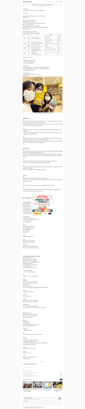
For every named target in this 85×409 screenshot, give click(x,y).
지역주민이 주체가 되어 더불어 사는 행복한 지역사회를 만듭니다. (32, 399)
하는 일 (53, 1)
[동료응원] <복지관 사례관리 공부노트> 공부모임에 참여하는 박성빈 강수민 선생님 (31, 372)
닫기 (49, 213)
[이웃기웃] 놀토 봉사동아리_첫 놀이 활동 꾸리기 (28, 376)
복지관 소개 (49, 1)
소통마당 (56, 1)
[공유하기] (25, 367)
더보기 (61, 379)
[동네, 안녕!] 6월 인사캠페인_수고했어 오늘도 (28, 374)
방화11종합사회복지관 (28, 397)
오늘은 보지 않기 (45, 213)
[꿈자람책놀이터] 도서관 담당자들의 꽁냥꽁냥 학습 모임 (42, 4)
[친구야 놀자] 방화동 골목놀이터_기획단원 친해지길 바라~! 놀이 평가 (30, 375)
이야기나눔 (60, 1)
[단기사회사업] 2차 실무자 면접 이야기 (27, 373)
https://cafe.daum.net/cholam (50, 50)
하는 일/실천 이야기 (40, 6)
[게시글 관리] (27, 367)
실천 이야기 (26, 370)
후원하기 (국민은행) (38, 213)
